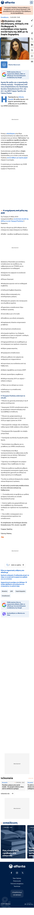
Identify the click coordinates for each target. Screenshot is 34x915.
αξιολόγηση (11, 133)
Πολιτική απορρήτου (17, 883)
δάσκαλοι (4, 591)
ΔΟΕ (11, 591)
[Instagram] (17, 873)
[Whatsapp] (32, 56)
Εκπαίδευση (4, 17)
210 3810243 (17, 895)
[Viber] (32, 50)
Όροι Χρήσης (17, 878)
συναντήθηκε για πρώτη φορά (17, 158)
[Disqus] (17, 644)
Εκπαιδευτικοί (6, 595)
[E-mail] (32, 62)
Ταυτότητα (17, 886)
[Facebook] (32, 33)
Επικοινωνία (17, 881)
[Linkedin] (32, 45)
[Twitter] (32, 39)
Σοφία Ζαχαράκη (20, 591)
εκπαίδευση (10, 822)
